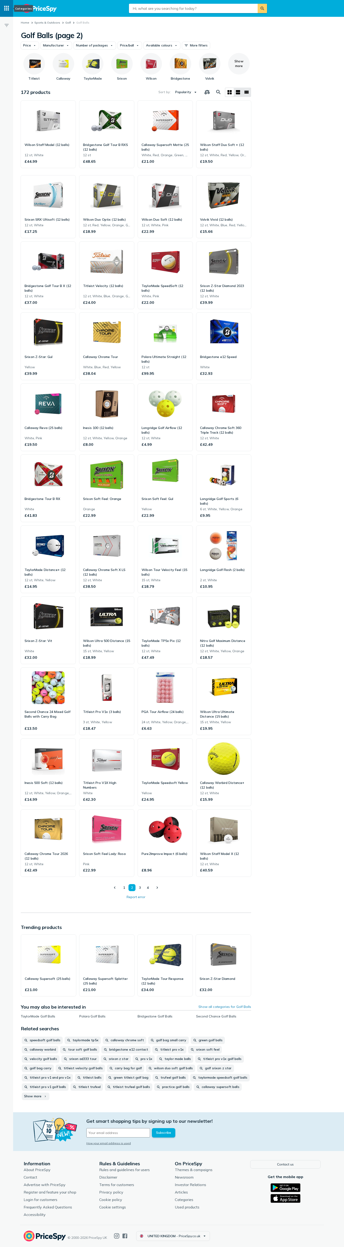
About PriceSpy (37, 1169)
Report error (136, 897)
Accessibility (35, 1214)
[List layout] (238, 92)
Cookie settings (112, 1207)
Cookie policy (110, 1199)
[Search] (262, 8)
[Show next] (157, 887)
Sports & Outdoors (47, 22)
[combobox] (193, 8)
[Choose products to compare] (207, 92)
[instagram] (116, 1236)
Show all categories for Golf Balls (224, 1007)
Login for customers (40, 1199)
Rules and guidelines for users (124, 1169)
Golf (68, 22)
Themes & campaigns (193, 1169)
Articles (181, 1192)
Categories (184, 1199)
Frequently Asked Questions (48, 1207)
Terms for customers (116, 1184)
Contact (30, 1177)
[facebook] (125, 1236)
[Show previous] (115, 887)
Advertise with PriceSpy (45, 1184)
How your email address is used (108, 1143)
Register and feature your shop (50, 1192)
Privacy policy (111, 1192)
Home (25, 22)
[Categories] (6, 8)
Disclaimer (108, 1177)
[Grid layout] (229, 92)
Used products (187, 1207)
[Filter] (6, 25)
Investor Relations (190, 1184)
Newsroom (184, 1177)
